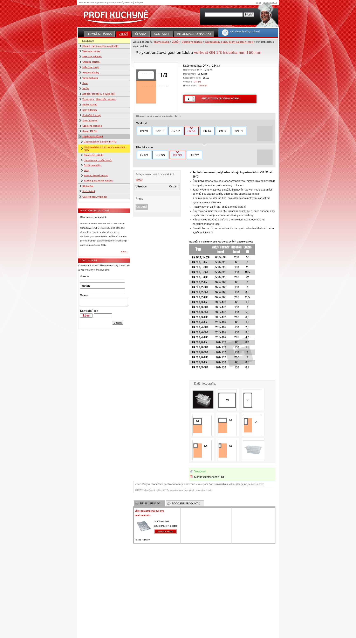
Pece (85, 83)
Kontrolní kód (89, 310)
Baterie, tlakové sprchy (96, 175)
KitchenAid (88, 186)
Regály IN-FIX (89, 131)
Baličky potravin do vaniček (98, 180)
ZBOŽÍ (123, 34)
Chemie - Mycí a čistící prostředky (100, 46)
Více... (124, 251)
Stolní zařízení (90, 120)
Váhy (86, 170)
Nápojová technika (92, 126)
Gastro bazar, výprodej (94, 196)
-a (260, 2)
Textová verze (270, 2)
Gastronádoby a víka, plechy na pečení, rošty (236, 484)
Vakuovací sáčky (91, 51)
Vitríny (85, 88)
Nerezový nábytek (92, 56)
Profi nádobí (88, 191)
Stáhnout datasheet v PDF (209, 477)
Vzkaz (84, 295)
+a (257, 2)
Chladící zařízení (91, 62)
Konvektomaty (89, 110)
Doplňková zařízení (92, 136)
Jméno (84, 276)
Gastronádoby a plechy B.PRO (100, 141)
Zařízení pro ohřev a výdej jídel (98, 94)
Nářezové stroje (90, 67)
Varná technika (90, 78)
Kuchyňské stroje (91, 115)
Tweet (139, 180)
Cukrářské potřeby (94, 155)
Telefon (85, 285)
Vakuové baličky (91, 72)
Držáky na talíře (92, 165)
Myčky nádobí (89, 104)
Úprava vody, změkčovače (98, 160)
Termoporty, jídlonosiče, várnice (99, 99)
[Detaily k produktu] (166, 531)
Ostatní (141, 206)
